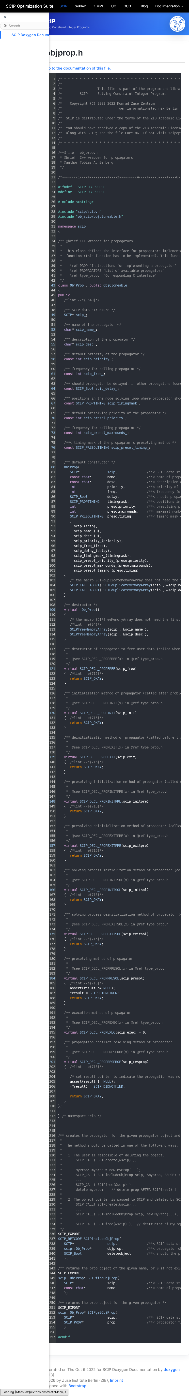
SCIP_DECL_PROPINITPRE (100, 801)
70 (50, 418)
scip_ (81, 315)
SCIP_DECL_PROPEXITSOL (100, 934)
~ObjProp (87, 610)
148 (50, 801)
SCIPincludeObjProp (101, 1239)
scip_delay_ (106, 388)
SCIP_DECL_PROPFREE (97, 669)
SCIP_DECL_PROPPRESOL (99, 978)
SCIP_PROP (73, 1322)
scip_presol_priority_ (104, 418)
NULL (107, 988)
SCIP (63, 6)
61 (50, 374)
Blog (144, 6)
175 (50, 934)
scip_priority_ (97, 359)
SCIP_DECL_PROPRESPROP (100, 1062)
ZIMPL (98, 6)
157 (50, 846)
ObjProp (77, 285)
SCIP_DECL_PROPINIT (97, 713)
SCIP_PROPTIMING (90, 403)
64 (50, 388)
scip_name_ (85, 329)
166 (50, 890)
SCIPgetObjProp (101, 1312)
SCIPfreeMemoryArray (88, 629)
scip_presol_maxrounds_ (105, 433)
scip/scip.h (88, 212)
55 (50, 344)
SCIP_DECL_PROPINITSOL (100, 890)
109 (50, 610)
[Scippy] (177, 24)
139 (50, 757)
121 (50, 669)
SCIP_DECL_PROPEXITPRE (100, 846)
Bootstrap (77, 1385)
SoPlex (80, 6)
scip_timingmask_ (123, 403)
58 (50, 359)
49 (50, 315)
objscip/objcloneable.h (99, 216)
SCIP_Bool (85, 388)
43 (50, 285)
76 (50, 447)
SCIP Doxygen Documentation (37, 35)
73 (50, 433)
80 (50, 467)
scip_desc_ (85, 344)
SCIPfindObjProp (102, 1278)
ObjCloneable (115, 285)
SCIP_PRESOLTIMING (92, 447)
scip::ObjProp (77, 1249)
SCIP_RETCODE (70, 1239)
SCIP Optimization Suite (29, 6)
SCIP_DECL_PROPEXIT (97, 757)
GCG (127, 6)
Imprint (116, 1380)
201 (50, 1062)
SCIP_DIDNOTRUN (103, 993)
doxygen (172, 1369)
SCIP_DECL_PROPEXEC (97, 1032)
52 (50, 329)
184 (50, 978)
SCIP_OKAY (92, 678)
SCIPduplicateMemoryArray (127, 585)
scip (82, 226)
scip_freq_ (93, 374)
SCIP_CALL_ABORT (84, 585)
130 (50, 713)
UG (113, 6)
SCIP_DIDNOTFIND (108, 1086)
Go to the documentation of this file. (78, 68)
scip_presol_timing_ (130, 447)
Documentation (168, 6)
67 (50, 403)
